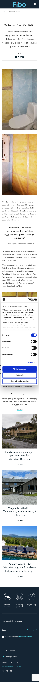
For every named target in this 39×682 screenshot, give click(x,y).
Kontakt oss (10, 650)
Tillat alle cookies (19, 369)
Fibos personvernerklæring (25, 636)
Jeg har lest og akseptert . (19, 636)
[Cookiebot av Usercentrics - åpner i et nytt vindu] (28, 299)
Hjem (3, 11)
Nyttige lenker (11, 656)
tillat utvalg (19, 375)
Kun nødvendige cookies (19, 381)
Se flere (19, 409)
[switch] (34, 341)
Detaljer (30, 363)
